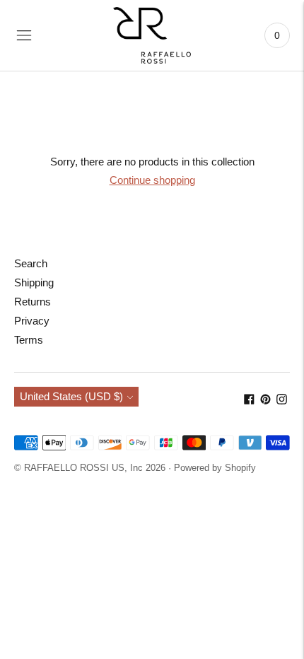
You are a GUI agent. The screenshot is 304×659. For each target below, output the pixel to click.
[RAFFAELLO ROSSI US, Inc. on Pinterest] (265, 401)
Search (30, 263)
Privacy (31, 321)
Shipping (34, 282)
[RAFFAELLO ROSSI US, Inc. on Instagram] (281, 401)
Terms (28, 340)
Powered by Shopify (215, 467)
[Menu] (24, 35)
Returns (32, 302)
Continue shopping (152, 180)
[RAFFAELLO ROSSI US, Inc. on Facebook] (249, 401)
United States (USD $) (71, 396)
